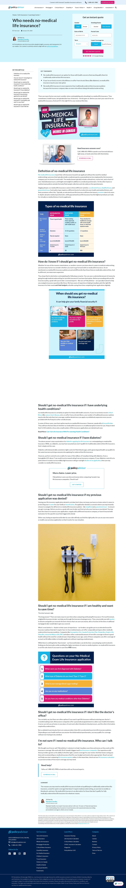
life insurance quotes (65, 757)
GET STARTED (76, 484)
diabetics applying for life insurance (78, 441)
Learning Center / (34, 15)
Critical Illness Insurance (43, 847)
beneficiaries (70, 504)
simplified (89, 507)
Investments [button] (109, 7)
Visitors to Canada (41, 862)
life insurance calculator (106, 757)
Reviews (94, 841)
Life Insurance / (23, 15)
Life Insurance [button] (38, 7)
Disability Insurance (42, 850)
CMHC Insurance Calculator (72, 844)
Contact (94, 844)
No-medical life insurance (46, 175)
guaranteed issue (101, 507)
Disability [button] (69, 7)
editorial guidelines (52, 46)
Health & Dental (41, 865)
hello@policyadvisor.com (83, 823)
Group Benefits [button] (98, 7)
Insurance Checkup (69, 836)
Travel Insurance (41, 859)
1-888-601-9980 (93, 2)
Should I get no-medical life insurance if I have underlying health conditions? (22, 83)
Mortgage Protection (42, 844)
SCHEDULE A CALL (107, 2)
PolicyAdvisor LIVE (70, 850)
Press (93, 853)
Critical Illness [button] (59, 7)
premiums (100, 192)
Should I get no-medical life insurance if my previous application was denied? (21, 94)
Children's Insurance (42, 856)
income (51, 504)
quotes (112, 619)
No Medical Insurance (42, 853)
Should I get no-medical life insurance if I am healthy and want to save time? (22, 100)
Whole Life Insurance (42, 841)
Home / (15, 15)
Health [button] (89, 7)
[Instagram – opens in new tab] (20, 854)
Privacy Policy (96, 847)
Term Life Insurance (42, 836)
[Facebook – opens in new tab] (10, 854)
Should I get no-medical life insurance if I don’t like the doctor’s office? (21, 106)
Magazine (67, 847)
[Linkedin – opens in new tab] (24, 854)
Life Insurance (40, 838)
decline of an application (92, 460)
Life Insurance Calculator (71, 838)
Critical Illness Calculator (71, 841)
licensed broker (107, 423)
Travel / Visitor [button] (79, 7)
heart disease (55, 415)
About (94, 836)
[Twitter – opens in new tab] (15, 854)
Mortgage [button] (49, 7)
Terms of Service (97, 850)
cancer (47, 415)
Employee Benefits (41, 868)
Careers (94, 838)
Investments (40, 870)
